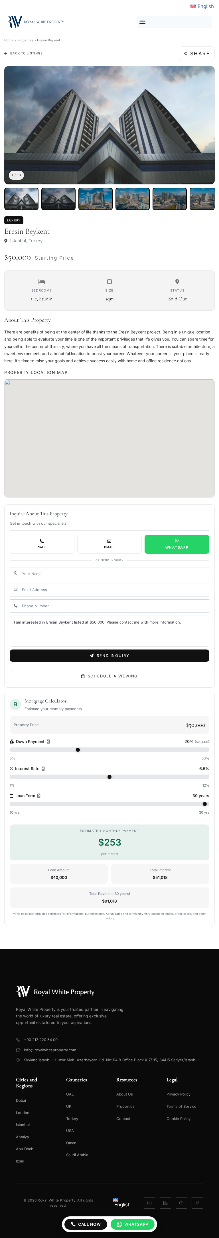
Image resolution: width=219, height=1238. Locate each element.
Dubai (21, 1100)
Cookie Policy (178, 1118)
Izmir (20, 1161)
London (22, 1112)
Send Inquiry (113, 655)
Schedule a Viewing (113, 676)
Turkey (72, 1118)
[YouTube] (181, 1203)
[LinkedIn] (165, 1203)
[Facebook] (197, 1203)
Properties (25, 40)
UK (69, 1106)
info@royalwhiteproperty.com (50, 1050)
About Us (124, 1094)
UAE (70, 1094)
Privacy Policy (178, 1094)
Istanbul (23, 1124)
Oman (71, 1143)
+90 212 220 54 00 (41, 1039)
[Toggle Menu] (174, 22)
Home (8, 40)
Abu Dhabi (25, 1149)
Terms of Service (181, 1106)
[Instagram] (149, 1203)
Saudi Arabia (77, 1155)
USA (70, 1130)
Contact (123, 1118)
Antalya (22, 1137)
